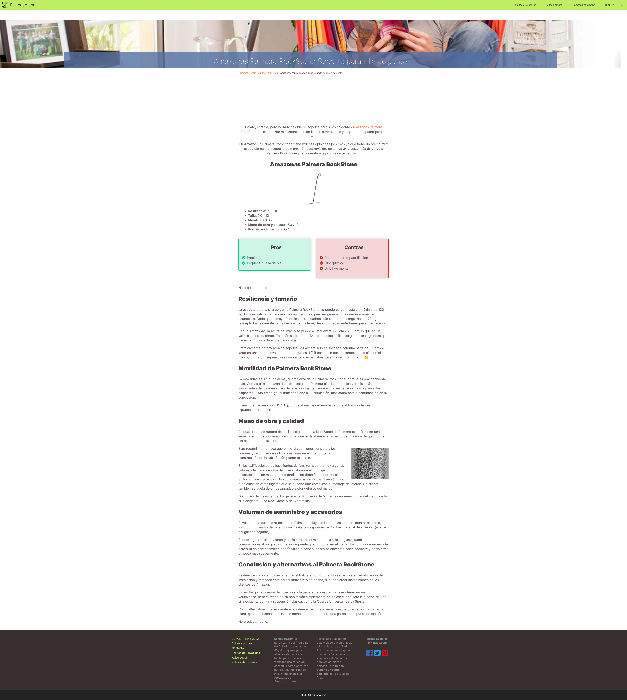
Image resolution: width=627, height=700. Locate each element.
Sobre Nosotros (242, 643)
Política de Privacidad (246, 652)
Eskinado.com (23, 4)
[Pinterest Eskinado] (385, 653)
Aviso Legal (239, 657)
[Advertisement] (313, 99)
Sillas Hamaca (554, 4)
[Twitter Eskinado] (377, 653)
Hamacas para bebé (583, 4)
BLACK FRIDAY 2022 (245, 638)
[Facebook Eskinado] (369, 653)
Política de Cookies (244, 662)
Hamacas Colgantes (524, 4)
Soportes (273, 72)
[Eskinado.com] (6, 5)
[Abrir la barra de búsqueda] (622, 5)
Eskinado (243, 72)
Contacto (238, 648)
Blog (608, 4)
